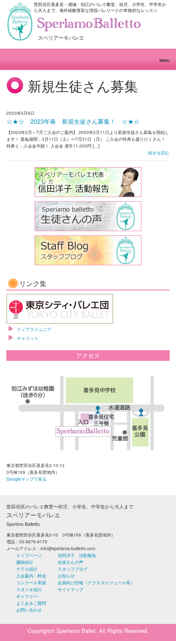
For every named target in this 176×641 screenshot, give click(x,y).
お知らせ (66, 576)
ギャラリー (27, 596)
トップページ (29, 555)
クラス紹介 (27, 569)
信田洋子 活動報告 (77, 555)
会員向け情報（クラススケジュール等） (96, 583)
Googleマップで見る (26, 479)
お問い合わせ (29, 610)
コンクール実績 (31, 583)
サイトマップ (70, 589)
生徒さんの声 (70, 562)
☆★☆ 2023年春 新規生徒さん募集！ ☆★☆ (73, 121)
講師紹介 (24, 562)
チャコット (27, 338)
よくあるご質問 (31, 603)
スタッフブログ (73, 569)
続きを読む (159, 153)
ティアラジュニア (34, 329)
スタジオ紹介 (29, 589)
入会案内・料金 (31, 576)
